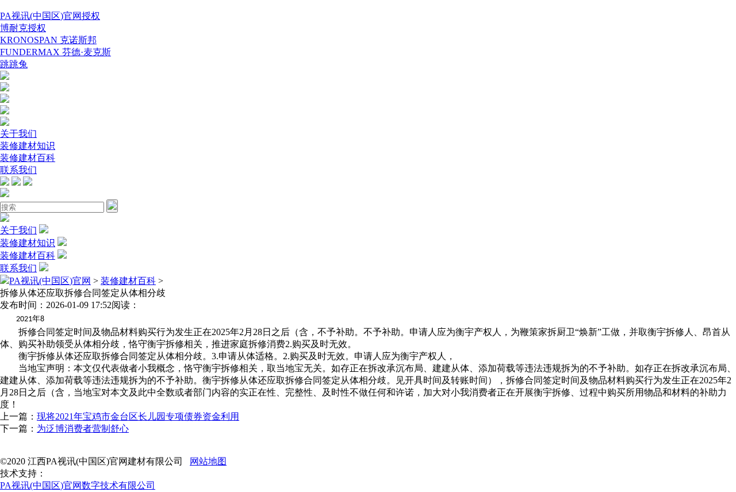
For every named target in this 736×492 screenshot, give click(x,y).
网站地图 (208, 461)
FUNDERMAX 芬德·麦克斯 (55, 52)
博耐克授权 (23, 28)
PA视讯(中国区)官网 (50, 281)
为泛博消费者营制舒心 (83, 428)
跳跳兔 (14, 64)
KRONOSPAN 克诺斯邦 (48, 40)
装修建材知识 (27, 146)
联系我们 (18, 170)
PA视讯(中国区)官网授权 (50, 16)
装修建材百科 (27, 158)
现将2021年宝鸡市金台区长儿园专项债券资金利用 (138, 416)
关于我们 (18, 134)
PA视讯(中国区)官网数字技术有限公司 (77, 485)
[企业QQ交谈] (4, 77)
